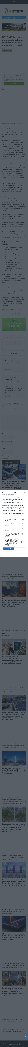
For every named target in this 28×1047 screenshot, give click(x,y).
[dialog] (14, 523)
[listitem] (14, 520)
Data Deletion (5, 554)
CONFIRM (8, 548)
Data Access (14, 554)
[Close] (25, 493)
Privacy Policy (22, 554)
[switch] (22, 523)
